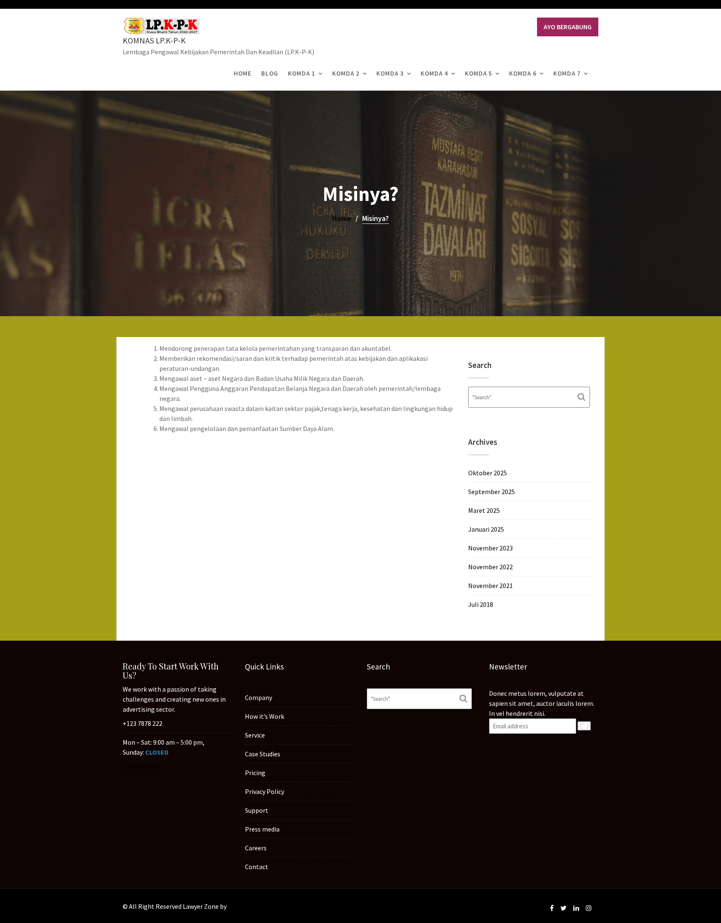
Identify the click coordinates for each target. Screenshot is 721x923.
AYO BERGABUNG (568, 27)
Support (256, 810)
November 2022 (490, 567)
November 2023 (490, 548)
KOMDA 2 (346, 73)
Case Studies (262, 754)
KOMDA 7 (567, 73)
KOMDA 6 (523, 73)
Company (258, 697)
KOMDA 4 (434, 73)
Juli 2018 (480, 604)
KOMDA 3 (390, 73)
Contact (256, 866)
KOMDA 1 (301, 73)
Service (255, 735)
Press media (262, 829)
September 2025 (491, 491)
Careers (256, 848)
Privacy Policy (264, 791)
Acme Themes (248, 906)
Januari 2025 (486, 529)
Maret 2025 (484, 510)
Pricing (255, 772)
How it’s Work (264, 716)
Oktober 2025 (487, 473)
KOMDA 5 (478, 73)
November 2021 (490, 585)
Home (243, 73)
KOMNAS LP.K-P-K (154, 40)
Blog (269, 73)
